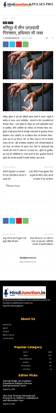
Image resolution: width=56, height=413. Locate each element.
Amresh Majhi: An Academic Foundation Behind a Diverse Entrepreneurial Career (17, 383)
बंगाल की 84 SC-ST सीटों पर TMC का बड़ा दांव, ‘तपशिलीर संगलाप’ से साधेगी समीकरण (41, 241)
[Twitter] (12, 44)
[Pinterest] (19, 44)
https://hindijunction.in (28, 262)
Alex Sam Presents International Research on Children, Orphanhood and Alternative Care (20, 398)
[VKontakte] (33, 311)
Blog (13, 18)
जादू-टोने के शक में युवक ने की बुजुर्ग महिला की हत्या (14, 240)
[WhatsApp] (25, 44)
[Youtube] (38, 311)
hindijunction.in (12, 38)
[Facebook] (6, 44)
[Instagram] (23, 311)
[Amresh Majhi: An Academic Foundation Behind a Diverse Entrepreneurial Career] (48, 384)
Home (5, 18)
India (10, 23)
